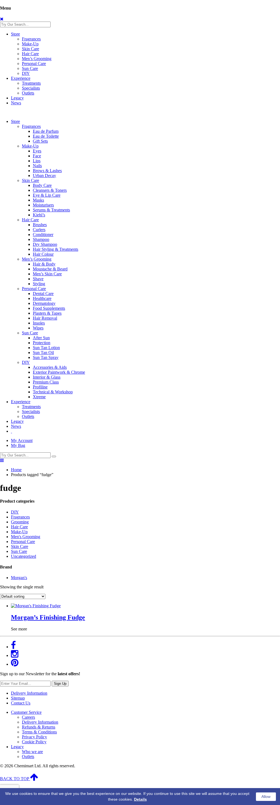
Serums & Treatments (51, 210)
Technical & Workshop (53, 392)
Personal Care (34, 63)
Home (16, 469)
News (16, 103)
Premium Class (46, 382)
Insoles (39, 323)
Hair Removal (45, 318)
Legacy (17, 98)
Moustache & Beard (50, 269)
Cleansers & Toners (50, 190)
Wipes (38, 328)
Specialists (31, 88)
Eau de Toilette (46, 136)
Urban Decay (44, 175)
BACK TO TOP (15, 778)
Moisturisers (43, 205)
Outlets (28, 93)
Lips (36, 160)
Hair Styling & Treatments (55, 249)
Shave (38, 278)
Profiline (40, 387)
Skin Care (30, 48)
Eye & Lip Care (46, 195)
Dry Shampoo (45, 244)
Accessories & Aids (50, 367)
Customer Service (26, 712)
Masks (38, 200)
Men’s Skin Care (47, 274)
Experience (20, 78)
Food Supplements (49, 308)
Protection (41, 342)
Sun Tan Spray (46, 357)
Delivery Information (29, 693)
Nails (37, 165)
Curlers (39, 229)
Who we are (32, 751)
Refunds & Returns (38, 727)
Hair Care (30, 53)
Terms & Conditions (39, 732)
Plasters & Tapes (47, 313)
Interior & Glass (46, 377)
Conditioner (43, 234)
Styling (39, 283)
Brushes (40, 224)
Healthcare (42, 298)
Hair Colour (43, 254)
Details (140, 799)
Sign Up (60, 684)
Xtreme (39, 396)
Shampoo (41, 239)
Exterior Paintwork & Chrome (59, 372)
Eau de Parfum (46, 131)
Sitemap (18, 698)
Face (37, 156)
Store (15, 34)
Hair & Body (44, 264)
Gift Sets (40, 141)
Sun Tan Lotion (46, 347)
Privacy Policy (34, 737)
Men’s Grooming (36, 58)
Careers (28, 717)
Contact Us (20, 703)
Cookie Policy (34, 741)
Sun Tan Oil (43, 352)
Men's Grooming (25, 536)
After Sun (41, 337)
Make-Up (30, 44)
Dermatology (44, 303)
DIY (26, 73)
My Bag (18, 445)
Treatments (31, 83)
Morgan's (19, 577)
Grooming (20, 522)
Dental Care (43, 293)
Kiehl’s (39, 215)
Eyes (37, 151)
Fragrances (31, 39)
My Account (22, 440)
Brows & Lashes (47, 170)
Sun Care (30, 68)
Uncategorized (23, 556)
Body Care (42, 185)
